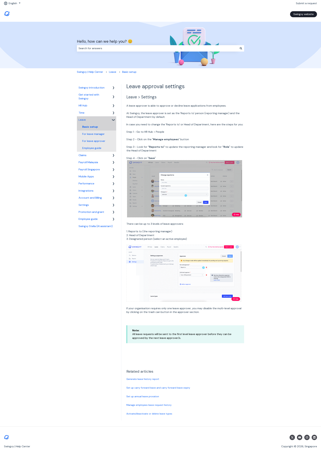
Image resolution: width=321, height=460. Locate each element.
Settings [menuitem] (84, 205)
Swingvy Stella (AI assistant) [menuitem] (96, 226)
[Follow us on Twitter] (292, 437)
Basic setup (129, 72)
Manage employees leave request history (149, 404)
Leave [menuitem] (82, 119)
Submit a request (306, 3)
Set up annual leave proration (142, 396)
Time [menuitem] (81, 112)
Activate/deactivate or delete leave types (149, 413)
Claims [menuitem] (82, 155)
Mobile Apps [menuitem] (86, 176)
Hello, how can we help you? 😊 (105, 41)
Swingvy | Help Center (90, 72)
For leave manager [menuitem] (93, 134)
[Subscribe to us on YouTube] (299, 437)
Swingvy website (303, 14)
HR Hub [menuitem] (83, 105)
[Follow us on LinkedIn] (314, 437)
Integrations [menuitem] (86, 190)
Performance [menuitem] (86, 183)
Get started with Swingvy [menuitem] (89, 96)
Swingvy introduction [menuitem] (91, 87)
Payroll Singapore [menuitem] (89, 169)
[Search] (241, 48)
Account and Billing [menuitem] (90, 197)
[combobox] (157, 48)
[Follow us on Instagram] (307, 437)
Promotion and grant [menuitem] (91, 212)
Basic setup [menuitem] (90, 127)
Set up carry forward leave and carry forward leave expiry (158, 387)
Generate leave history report (142, 379)
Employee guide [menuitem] (91, 148)
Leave (112, 72)
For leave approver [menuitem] (93, 141)
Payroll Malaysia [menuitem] (88, 162)
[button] (113, 88)
